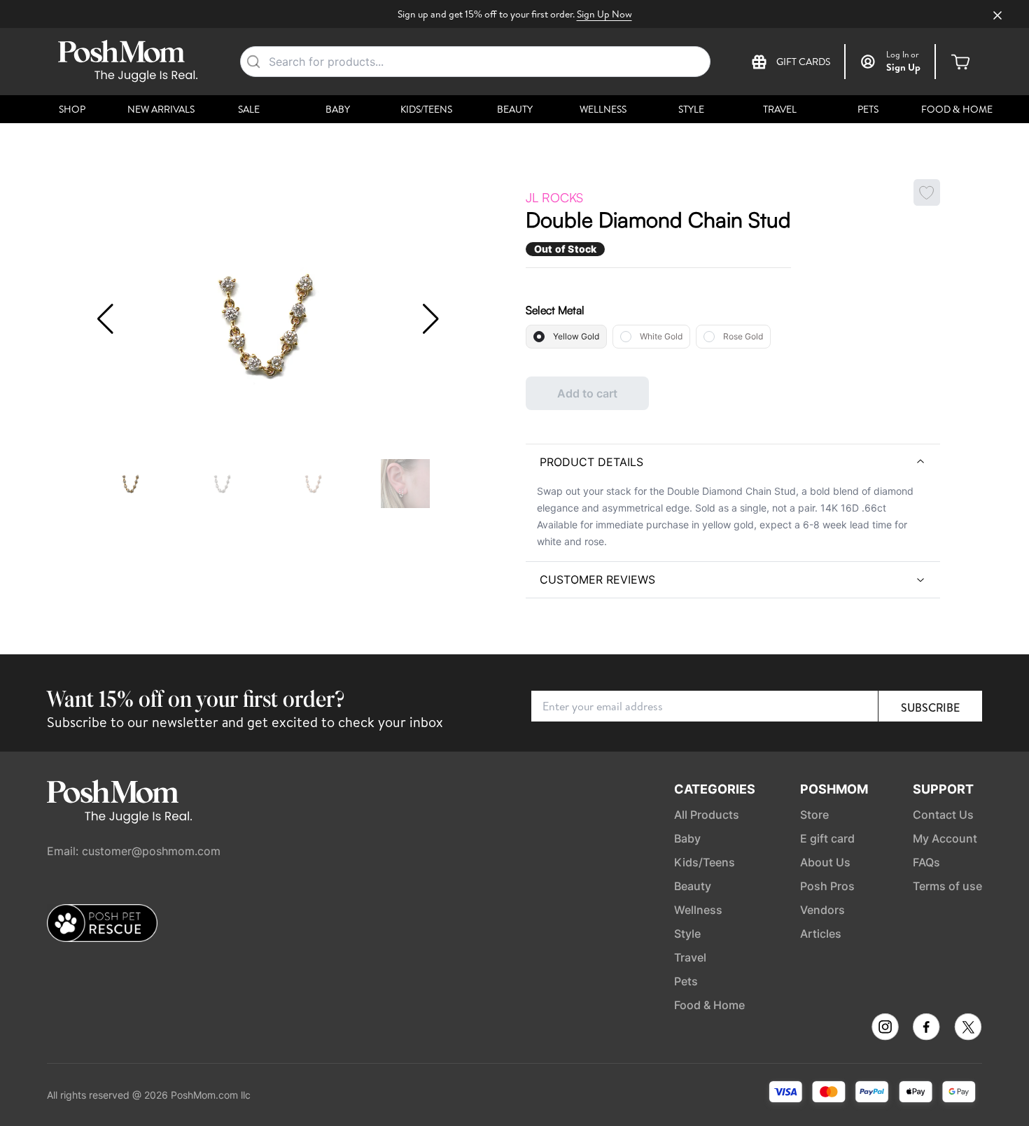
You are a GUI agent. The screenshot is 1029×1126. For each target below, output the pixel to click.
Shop (72, 109)
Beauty (515, 109)
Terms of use (947, 886)
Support (943, 789)
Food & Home (957, 109)
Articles (820, 934)
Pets (868, 109)
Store (814, 815)
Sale (249, 109)
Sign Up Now (604, 14)
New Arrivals (161, 109)
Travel (780, 109)
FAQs (926, 862)
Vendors (822, 910)
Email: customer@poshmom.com (133, 851)
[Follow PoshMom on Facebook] (926, 1027)
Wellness (603, 109)
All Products (706, 815)
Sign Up (903, 67)
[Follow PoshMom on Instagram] (885, 1027)
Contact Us (943, 815)
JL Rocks (554, 197)
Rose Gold (743, 336)
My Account (945, 838)
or (902, 54)
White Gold (661, 336)
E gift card (827, 838)
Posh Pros (827, 886)
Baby (338, 109)
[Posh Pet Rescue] (102, 923)
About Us (825, 862)
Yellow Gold (576, 336)
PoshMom (834, 789)
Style (691, 109)
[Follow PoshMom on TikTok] (968, 1027)
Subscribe (930, 707)
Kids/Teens (426, 109)
